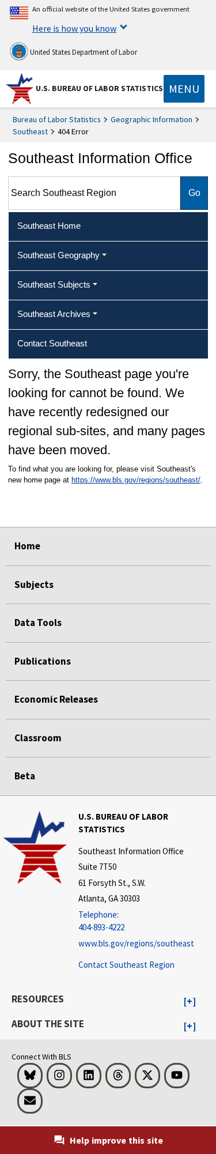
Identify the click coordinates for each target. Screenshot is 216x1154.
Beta (24, 776)
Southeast (30, 131)
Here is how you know (74, 28)
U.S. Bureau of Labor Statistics (99, 88)
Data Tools (38, 622)
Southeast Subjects (53, 284)
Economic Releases (56, 699)
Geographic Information (151, 119)
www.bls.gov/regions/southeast (136, 943)
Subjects (34, 584)
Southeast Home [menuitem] (49, 226)
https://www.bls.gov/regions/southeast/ (135, 480)
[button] (190, 1002)
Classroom (38, 737)
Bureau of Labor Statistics (57, 119)
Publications (42, 661)
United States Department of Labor (82, 52)
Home (27, 546)
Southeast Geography (58, 255)
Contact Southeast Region (126, 964)
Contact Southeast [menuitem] (52, 343)
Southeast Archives (53, 314)
